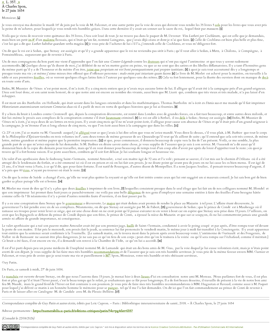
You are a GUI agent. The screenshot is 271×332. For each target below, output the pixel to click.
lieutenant (113, 118)
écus (26, 170)
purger (113, 288)
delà (182, 118)
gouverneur (74, 203)
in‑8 (31, 40)
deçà (265, 77)
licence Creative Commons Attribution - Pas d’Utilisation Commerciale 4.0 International (197, 326)
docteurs (154, 61)
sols (217, 25)
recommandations (106, 252)
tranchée (12, 276)
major (111, 203)
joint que (93, 69)
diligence (134, 192)
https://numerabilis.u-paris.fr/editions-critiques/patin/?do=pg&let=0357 (83, 311)
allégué (84, 132)
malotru (49, 40)
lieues (145, 276)
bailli (130, 226)
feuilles (39, 77)
